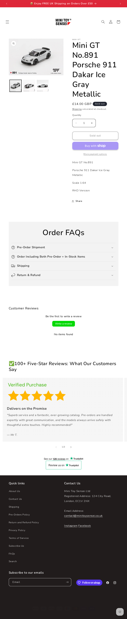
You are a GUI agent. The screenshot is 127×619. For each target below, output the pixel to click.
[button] (7, 22)
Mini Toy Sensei (67, 614)
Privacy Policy (17, 530)
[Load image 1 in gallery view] (15, 86)
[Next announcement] (120, 3)
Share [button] (79, 201)
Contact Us (15, 499)
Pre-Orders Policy (19, 514)
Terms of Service (19, 538)
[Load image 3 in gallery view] (43, 86)
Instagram (71, 526)
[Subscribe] (67, 582)
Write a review (63, 324)
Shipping (77, 109)
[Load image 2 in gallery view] (29, 86)
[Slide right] (71, 447)
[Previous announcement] (6, 3)
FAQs (12, 553)
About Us (14, 491)
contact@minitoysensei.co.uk (83, 516)
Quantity (76, 115)
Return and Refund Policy (24, 522)
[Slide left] (56, 447)
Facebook (84, 526)
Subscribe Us (16, 546)
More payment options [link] (95, 154)
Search (13, 561)
